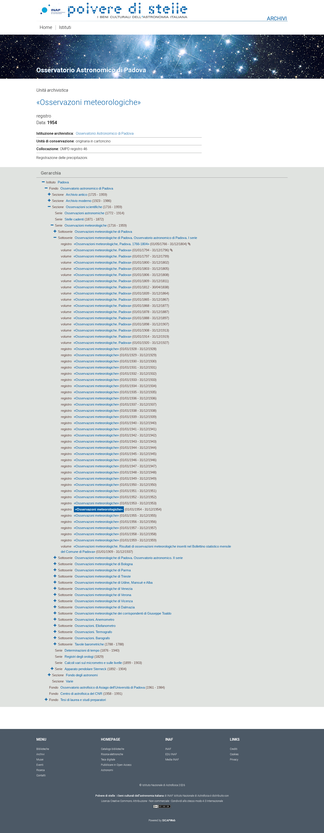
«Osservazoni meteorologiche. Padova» (102, 250)
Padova (63, 182)
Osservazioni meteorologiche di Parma (103, 570)
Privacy (234, 759)
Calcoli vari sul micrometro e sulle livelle (93, 663)
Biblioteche (42, 749)
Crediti (233, 749)
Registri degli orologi (79, 656)
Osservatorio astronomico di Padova (86, 188)
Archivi (40, 754)
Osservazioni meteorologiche (86, 225)
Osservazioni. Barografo (92, 638)
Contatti (41, 775)
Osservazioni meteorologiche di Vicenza (104, 601)
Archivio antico (76, 194)
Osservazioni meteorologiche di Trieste (103, 576)
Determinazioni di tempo (82, 650)
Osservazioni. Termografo (93, 632)
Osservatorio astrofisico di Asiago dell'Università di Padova (102, 687)
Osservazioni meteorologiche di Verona (103, 595)
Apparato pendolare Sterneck (85, 669)
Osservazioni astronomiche (84, 213)
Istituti (65, 27)
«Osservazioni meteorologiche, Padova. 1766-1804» (111, 244)
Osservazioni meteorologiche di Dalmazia (105, 607)
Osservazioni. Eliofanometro (95, 626)
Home (46, 27)
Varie (69, 681)
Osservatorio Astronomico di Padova (105, 133)
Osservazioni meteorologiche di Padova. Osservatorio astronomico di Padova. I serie (136, 238)
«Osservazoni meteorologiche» (96, 349)
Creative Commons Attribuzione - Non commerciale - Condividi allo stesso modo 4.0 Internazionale (166, 801)
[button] (43, 181)
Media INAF (172, 759)
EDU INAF (171, 754)
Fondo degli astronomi (82, 675)
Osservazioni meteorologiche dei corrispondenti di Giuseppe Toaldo (123, 613)
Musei (39, 759)
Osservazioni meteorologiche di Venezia (103, 589)
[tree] (136, 441)
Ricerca (40, 770)
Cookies (234, 754)
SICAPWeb (168, 820)
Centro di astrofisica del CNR (81, 693)
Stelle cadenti (74, 219)
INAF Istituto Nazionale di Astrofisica (188, 795)
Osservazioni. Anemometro (94, 619)
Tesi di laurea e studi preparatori (83, 700)
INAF (168, 749)
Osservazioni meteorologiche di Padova (103, 231)
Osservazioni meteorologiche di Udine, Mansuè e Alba (114, 582)
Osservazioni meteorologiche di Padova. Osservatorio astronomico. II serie (129, 558)
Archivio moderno (78, 201)
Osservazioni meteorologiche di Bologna (104, 564)
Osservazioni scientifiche (84, 207)
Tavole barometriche (89, 644)
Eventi (39, 764)
